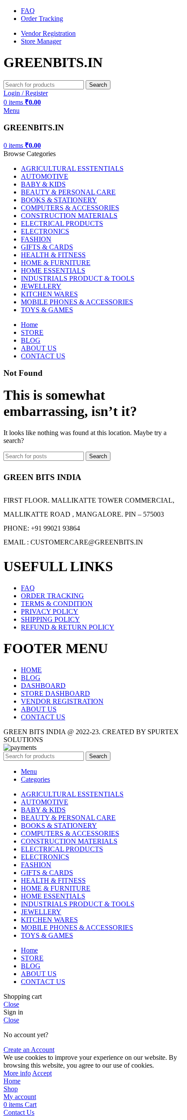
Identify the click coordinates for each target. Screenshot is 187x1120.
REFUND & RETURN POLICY (67, 627)
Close (11, 1004)
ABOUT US (39, 709)
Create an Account (28, 1049)
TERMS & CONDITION (57, 603)
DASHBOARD (43, 685)
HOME (31, 670)
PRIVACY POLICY (49, 611)
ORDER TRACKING (52, 595)
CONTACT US (43, 717)
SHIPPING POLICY (50, 619)
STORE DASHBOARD (55, 693)
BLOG (30, 677)
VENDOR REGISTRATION (62, 701)
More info (17, 1073)
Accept (42, 1073)
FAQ (28, 588)
